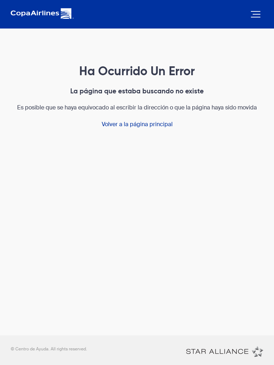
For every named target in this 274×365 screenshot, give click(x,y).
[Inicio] (224, 351)
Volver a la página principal (137, 124)
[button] (255, 14)
